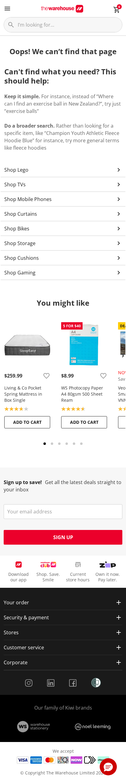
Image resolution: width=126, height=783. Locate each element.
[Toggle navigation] (7, 8)
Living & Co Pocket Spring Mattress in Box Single (23, 394)
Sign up (63, 537)
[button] (108, 766)
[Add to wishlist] (46, 376)
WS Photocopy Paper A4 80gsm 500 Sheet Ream (82, 394)
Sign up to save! (23, 482)
